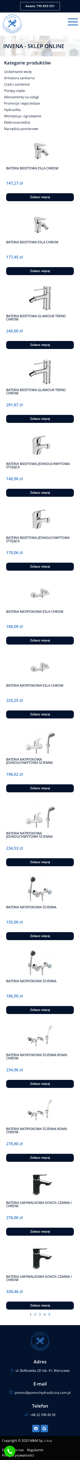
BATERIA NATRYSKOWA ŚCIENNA (31, 907)
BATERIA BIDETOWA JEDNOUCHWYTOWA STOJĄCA (38, 465)
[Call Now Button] (9, 1451)
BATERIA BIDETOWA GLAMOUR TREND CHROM (36, 317)
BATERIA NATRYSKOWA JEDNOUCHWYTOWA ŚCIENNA (29, 761)
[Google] (44, 1428)
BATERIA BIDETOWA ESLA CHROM (32, 168)
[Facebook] (36, 1428)
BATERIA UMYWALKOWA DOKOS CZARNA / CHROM (39, 1204)
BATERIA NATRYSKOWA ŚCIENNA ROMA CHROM (36, 1056)
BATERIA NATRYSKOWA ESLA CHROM (34, 611)
